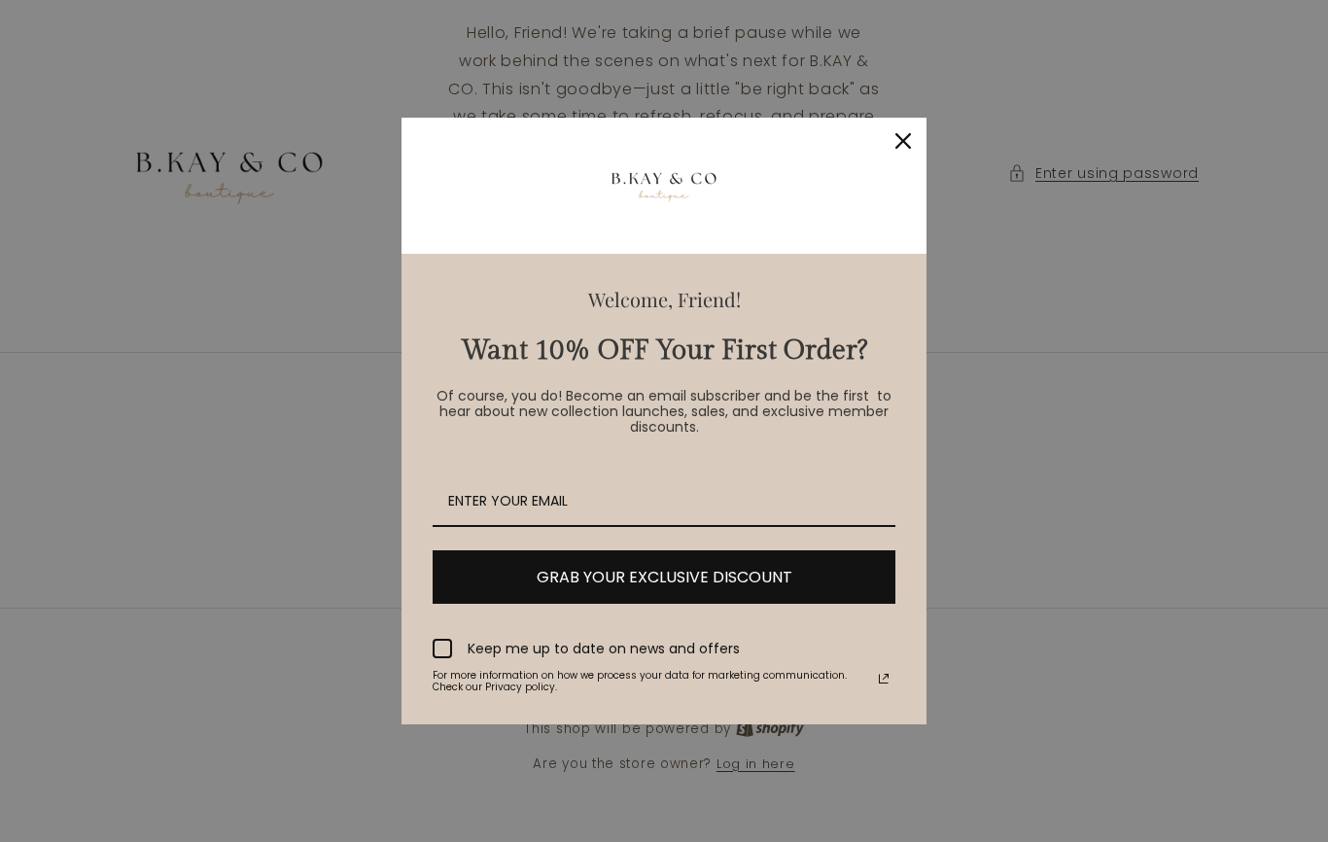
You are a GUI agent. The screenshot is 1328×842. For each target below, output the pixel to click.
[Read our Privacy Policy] (883, 678)
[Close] (903, 141)
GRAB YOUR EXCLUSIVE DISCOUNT (664, 577)
